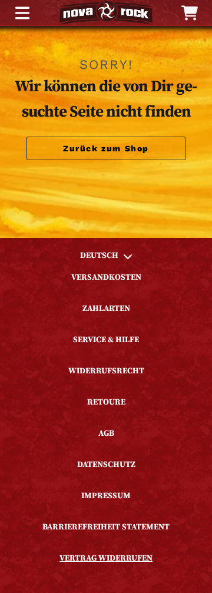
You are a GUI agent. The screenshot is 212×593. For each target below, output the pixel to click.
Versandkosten (106, 277)
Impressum (106, 496)
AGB (106, 433)
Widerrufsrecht (106, 371)
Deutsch (99, 255)
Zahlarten (106, 308)
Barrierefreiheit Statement (106, 527)
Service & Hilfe (106, 339)
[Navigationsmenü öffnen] (22, 13)
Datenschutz (106, 464)
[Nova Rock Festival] (106, 13)
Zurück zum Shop (106, 148)
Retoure (106, 402)
